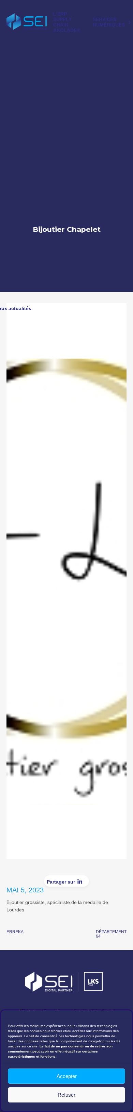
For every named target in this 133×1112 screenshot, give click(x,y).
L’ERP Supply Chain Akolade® (66, 22)
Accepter (67, 1076)
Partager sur (61, 882)
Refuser (66, 1095)
